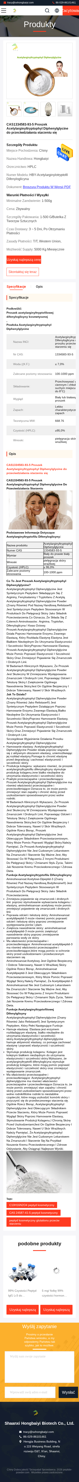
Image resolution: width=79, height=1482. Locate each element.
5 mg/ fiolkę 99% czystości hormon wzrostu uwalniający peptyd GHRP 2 (51, 1293)
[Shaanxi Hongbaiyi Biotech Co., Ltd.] (17, 10)
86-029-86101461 (65, 2)
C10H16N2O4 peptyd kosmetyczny (31, 1205)
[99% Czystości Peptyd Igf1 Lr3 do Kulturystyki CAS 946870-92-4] (19, 1271)
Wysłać (68, 1392)
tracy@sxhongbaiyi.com (20, 2)
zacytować (71, 10)
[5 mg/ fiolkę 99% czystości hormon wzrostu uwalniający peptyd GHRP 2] (52, 1271)
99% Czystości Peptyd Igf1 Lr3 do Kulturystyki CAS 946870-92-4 (18, 1293)
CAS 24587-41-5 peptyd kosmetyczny (33, 1212)
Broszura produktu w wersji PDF (47, 187)
